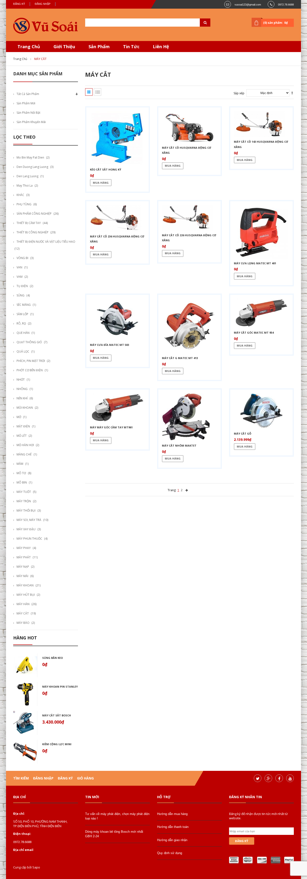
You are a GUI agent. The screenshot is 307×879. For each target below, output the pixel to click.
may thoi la (25, 185)
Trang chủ (20, 59)
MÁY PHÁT (24, 557)
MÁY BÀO (23, 623)
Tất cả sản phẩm (28, 94)
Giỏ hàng (85, 778)
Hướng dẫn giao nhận (172, 840)
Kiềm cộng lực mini (56, 744)
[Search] (199, 22)
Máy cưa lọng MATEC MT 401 (255, 263)
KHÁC (20, 195)
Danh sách (97, 92)
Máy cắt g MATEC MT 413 (180, 358)
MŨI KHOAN (25, 408)
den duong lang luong (32, 167)
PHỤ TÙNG (24, 204)
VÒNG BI (22, 258)
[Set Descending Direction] (292, 93)
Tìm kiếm (21, 778)
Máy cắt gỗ (242, 433)
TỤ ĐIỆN (22, 286)
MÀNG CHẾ (24, 454)
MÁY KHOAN (25, 585)
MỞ (19, 417)
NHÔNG (22, 389)
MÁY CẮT (23, 613)
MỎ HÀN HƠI (25, 445)
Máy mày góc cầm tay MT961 (111, 427)
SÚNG (20, 295)
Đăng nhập (42, 3)
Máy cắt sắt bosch (56, 715)
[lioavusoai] (45, 26)
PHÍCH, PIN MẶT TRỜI (31, 361)
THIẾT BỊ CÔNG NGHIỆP (32, 232)
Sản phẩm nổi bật (28, 113)
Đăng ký (19, 3)
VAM (20, 277)
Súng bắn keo (52, 658)
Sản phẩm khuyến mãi (31, 122)
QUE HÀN (23, 333)
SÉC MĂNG (24, 305)
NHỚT (21, 380)
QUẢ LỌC (23, 351)
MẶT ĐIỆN (23, 426)
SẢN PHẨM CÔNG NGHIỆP (34, 214)
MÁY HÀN (23, 604)
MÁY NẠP (23, 567)
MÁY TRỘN (24, 501)
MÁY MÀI (22, 576)
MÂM (20, 464)
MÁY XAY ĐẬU (26, 529)
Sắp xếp (239, 93)
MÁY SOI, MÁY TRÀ (29, 520)
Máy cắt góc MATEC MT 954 (254, 332)
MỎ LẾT (22, 436)
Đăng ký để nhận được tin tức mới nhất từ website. (258, 816)
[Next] (186, 490)
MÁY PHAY (24, 548)
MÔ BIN (22, 482)
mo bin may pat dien (30, 157)
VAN (19, 267)
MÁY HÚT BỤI (26, 595)
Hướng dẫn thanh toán (173, 827)
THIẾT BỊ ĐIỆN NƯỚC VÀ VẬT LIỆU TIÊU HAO (46, 242)
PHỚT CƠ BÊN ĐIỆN (30, 370)
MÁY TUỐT (24, 492)
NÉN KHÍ (22, 398)
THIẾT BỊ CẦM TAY (29, 223)
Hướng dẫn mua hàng (172, 814)
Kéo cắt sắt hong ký (105, 169)
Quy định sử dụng (169, 853)
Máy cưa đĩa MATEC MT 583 (109, 345)
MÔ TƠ (21, 473)
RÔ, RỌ (21, 323)
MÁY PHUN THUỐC (29, 539)
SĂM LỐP (22, 314)
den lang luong (27, 176)
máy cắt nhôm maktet (179, 445)
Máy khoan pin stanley (60, 686)
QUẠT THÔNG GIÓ (29, 342)
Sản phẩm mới (26, 103)
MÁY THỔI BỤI (26, 510)
